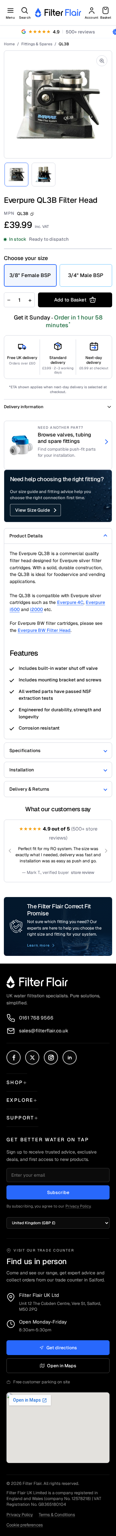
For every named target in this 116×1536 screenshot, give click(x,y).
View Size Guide (32, 510)
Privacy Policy (78, 1206)
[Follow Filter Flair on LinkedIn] (70, 1057)
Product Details (26, 536)
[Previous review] (10, 850)
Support (20, 1118)
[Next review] (106, 850)
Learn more (38, 945)
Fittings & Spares (36, 44)
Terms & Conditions (57, 1514)
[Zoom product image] (101, 60)
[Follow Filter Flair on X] (32, 1057)
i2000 (36, 609)
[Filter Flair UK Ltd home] (37, 982)
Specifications (25, 750)
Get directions (61, 1348)
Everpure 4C (70, 602)
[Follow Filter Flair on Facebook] (13, 1057)
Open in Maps (61, 1366)
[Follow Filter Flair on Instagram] (51, 1057)
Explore (20, 1100)
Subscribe (58, 1192)
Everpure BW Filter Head (44, 630)
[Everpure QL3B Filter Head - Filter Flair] (16, 174)
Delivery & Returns (29, 789)
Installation (21, 770)
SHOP (14, 1082)
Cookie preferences (24, 1525)
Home (9, 44)
